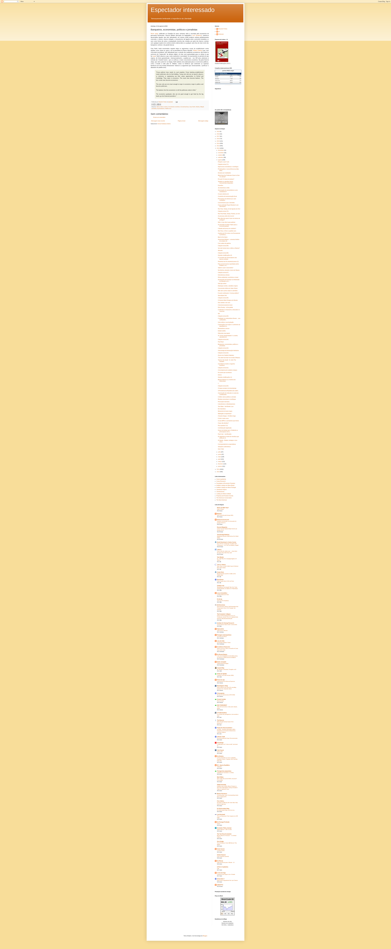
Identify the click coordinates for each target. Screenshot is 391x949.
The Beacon (220, 720)
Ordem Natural (221, 855)
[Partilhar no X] (156, 104)
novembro (221, 152)
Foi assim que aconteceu (225, 372)
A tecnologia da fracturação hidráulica (228, 350)
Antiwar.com (220, 585)
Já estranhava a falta (223, 188)
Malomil (219, 513)
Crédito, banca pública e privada (227, 397)
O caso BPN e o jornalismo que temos (228, 420)
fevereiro (220, 464)
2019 (218, 131)
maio (219, 456)
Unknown (221, 34)
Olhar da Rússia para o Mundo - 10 (225, 862)
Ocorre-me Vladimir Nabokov (226, 355)
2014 (218, 143)
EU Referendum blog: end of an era (225, 810)
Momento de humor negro (225, 411)
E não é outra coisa (223, 418)
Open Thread (220, 509)
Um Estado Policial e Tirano (224, 642)
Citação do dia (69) (223, 245)
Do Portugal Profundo (223, 822)
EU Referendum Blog (223, 808)
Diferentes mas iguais (224, 333)
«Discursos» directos (222, 630)
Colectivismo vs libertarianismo (226, 404)
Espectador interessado (183, 9)
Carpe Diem (220, 572)
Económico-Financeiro (223, 647)
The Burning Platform (223, 534)
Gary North (192, 106)
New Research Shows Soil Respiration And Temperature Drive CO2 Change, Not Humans (227, 608)
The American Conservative (224, 498)
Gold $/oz (216, 76)
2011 (218, 469)
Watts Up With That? (223, 507)
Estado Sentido (221, 699)
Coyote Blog (220, 668)
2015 (218, 141)
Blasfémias (220, 579)
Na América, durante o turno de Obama (228, 270)
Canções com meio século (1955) (225, 675)
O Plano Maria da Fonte (223, 594)
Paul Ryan (221, 342)
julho (219, 452)
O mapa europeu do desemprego (227, 388)
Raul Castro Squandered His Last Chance (227, 880)
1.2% (240, 80)
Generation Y (221, 879)
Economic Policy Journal (224, 828)
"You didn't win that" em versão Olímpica (229, 357)
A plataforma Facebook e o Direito (225, 772)
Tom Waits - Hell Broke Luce (225, 406)
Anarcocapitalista (221, 479)
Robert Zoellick (197, 50)
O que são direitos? (223, 423)
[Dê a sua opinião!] (154, 104)
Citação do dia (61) (223, 367)
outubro (220, 155)
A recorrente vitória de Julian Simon (228, 288)
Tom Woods (220, 557)
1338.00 (231, 82)
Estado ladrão (222, 331)
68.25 (231, 78)
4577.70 (231, 76)
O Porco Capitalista (222, 867)
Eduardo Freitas (222, 29)
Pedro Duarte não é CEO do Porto (225, 581)
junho (220, 454)
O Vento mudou (221, 850)
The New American (221, 500)
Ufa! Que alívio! (222, 283)
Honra (218, 823)
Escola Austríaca (185, 106)
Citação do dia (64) (223, 339)
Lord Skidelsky (196, 35)
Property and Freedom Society (224, 496)
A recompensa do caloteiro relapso (227, 370)
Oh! (219, 313)
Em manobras (222, 409)
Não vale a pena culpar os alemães (228, 290)
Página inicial (181, 121)
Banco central (163, 106)
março (220, 461)
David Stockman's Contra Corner (226, 542)
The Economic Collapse (224, 614)
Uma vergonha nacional (223, 856)
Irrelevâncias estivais (224, 275)
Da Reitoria (220, 756)
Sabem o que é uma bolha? (225, 267)
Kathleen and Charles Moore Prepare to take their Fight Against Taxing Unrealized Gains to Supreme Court (227, 788)
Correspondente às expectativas (227, 444)
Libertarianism (220, 491)
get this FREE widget (228, 70)
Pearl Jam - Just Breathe (224, 434)
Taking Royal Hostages (222, 663)
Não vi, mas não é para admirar (226, 222)
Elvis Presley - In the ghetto (225, 307)
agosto (220, 160)
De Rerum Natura (222, 654)
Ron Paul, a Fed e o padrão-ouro (227, 231)
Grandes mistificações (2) (225, 255)
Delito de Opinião (222, 674)
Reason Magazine (222, 527)
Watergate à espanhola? (225, 413)
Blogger (205, 936)
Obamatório (220, 629)
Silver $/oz (217, 78)
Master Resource (222, 793)
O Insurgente (220, 693)
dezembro (221, 150)
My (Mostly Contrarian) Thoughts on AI (226, 669)
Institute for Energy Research (225, 623)
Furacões (220, 185)
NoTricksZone (221, 605)
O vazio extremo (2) (223, 194)
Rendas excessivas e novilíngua (227, 399)
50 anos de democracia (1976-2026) (226, 694)
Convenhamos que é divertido (226, 202)
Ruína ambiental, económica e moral (228, 277)
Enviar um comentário (159, 117)
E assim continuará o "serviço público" (228, 293)
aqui (154, 56)
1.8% (240, 78)
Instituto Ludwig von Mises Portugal (226, 487)
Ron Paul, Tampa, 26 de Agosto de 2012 (229, 209)
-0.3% (240, 82)
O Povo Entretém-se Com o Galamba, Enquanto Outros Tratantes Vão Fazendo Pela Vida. (227, 759)
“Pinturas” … (220, 766)
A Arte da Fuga (221, 873)
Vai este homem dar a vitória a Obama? (229, 248)
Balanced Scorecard (223, 519)
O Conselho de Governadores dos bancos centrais (227, 258)
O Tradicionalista (222, 712)
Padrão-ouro (168, 108)
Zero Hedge (220, 841)
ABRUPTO (220, 885)
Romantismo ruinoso (223, 328)
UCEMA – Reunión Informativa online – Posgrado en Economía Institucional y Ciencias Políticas (226, 731)
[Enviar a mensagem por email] (152, 104)
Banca (158, 106)
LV (219, 31)
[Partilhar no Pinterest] (160, 104)
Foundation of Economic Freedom (225, 483)
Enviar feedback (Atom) (164, 123)
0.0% (240, 76)
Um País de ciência (222, 636)
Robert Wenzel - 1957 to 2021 (224, 829)
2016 (218, 138)
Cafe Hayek (220, 750)
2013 (218, 146)
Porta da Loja (221, 680)
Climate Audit (221, 736)
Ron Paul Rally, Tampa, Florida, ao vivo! (229, 213)
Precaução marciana (223, 401)
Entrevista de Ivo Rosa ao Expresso (226, 681)
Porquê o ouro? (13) (223, 162)
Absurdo (220, 250)
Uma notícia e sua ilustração (226, 322)
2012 (218, 148)
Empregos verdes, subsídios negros (228, 286)
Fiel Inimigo (220, 742)
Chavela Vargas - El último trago (227, 416)
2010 (218, 471)
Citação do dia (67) (223, 272)
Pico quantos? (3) (223, 425)
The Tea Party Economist (224, 834)
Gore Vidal (221, 449)
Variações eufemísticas (224, 446)
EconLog (219, 599)
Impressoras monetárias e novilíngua (228, 166)
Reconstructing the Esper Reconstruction (227, 738)
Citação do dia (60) (223, 386)
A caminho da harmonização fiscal (227, 196)
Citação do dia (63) (223, 348)
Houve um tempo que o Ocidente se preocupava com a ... (228, 431)
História (197, 106)
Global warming (221, 784)
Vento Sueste (221, 849)
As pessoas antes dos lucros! (226, 216)
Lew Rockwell (221, 814)
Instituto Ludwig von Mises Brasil (225, 485)
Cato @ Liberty (221, 564)
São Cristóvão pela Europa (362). (225, 515)
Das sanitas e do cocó (224, 302)
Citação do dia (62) (223, 353)
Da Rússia (220, 861)
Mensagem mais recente (158, 121)
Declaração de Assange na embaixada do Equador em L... (228, 280)
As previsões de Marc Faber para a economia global (227, 225)
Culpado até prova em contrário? (227, 228)
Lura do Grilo (220, 641)
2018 (218, 134)
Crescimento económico (174, 106)
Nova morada (220, 700)
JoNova (219, 549)
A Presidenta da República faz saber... (228, 390)
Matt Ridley (220, 777)
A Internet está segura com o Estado (226, 874)
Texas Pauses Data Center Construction (227, 624)
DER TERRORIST (222, 705)
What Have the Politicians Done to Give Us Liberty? (229, 176)
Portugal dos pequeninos (224, 771)
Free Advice (220, 801)
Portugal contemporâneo (224, 635)
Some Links (220, 751)
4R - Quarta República (223, 765)
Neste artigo (154, 33)
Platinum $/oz (217, 80)
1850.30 (231, 80)
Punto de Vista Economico (224, 727)
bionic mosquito (221, 662)
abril (219, 459)
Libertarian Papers (221, 489)
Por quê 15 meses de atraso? (226, 179)
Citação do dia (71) (223, 164)
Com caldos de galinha (224, 243)
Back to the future (222, 237)
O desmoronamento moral (225, 305)
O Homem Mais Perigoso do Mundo (228, 300)
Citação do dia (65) (223, 316)
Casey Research (221, 481)
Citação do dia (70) (223, 211)
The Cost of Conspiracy (223, 600)
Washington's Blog (222, 686)
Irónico (220, 375)
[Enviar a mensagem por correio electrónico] (176, 101)
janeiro (220, 466)
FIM (218, 868)
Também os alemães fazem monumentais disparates (225, 182)
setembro (221, 157)
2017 (218, 136)
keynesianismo (160, 108)
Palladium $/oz (217, 82)
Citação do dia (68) (223, 253)
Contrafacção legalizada (224, 428)
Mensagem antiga (203, 121)
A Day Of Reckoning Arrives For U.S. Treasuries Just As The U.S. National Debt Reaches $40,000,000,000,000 (227, 617)
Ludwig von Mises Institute (223, 493)
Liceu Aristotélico (222, 593)
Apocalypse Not (222, 295)
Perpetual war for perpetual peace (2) (228, 261)
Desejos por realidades (224, 173)
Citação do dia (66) (223, 298)
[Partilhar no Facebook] (158, 104)
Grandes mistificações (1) (225, 377)
